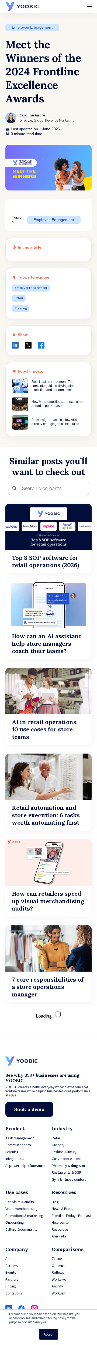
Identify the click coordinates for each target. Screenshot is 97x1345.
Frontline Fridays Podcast (71, 1216)
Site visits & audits (19, 1202)
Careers (11, 1266)
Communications (18, 1145)
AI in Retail (59, 1236)
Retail (19, 298)
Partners (12, 1279)
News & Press (62, 1209)
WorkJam (59, 1293)
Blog (55, 1202)
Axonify (57, 1286)
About (10, 1259)
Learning (12, 1152)
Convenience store (66, 1159)
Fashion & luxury (64, 1152)
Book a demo (29, 1109)
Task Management (19, 1138)
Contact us (13, 1293)
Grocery (58, 1145)
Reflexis (58, 1272)
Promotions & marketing (24, 1216)
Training (21, 308)
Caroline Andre (32, 115)
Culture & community (21, 1229)
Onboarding (14, 1222)
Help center (61, 1222)
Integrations (14, 1159)
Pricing (10, 1286)
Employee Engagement (32, 27)
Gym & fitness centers (69, 1179)
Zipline (57, 1259)
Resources (60, 1229)
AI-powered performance (25, 1166)
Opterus (58, 1266)
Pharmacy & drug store (69, 1166)
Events (10, 1272)
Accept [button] (48, 1334)
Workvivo (59, 1279)
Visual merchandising (21, 1209)
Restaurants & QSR (66, 1172)
